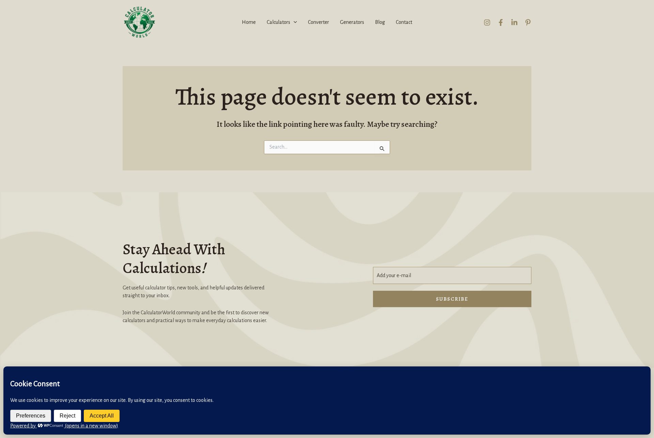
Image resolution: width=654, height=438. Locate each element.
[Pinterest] (528, 22)
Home (249, 22)
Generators (352, 22)
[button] (293, 22)
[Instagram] (487, 22)
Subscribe (452, 299)
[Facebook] (500, 22)
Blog (380, 22)
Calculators (278, 22)
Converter (318, 22)
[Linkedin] (514, 22)
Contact (404, 22)
